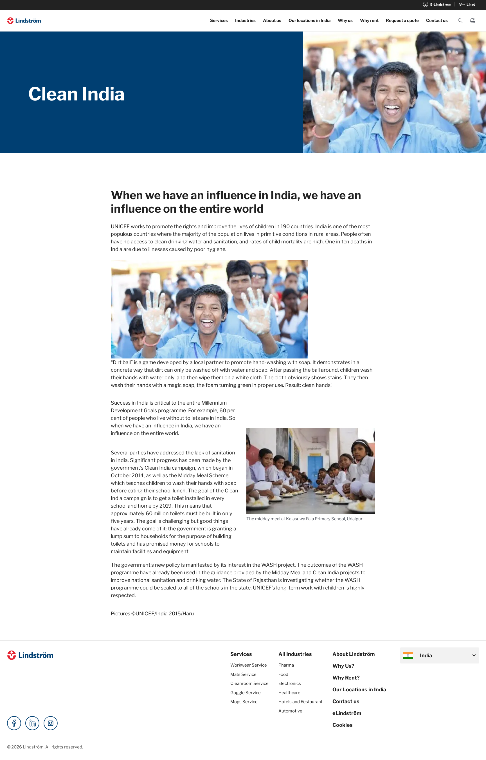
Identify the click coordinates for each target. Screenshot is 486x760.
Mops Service (244, 701)
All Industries (295, 654)
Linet (466, 4)
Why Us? (343, 666)
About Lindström (353, 654)
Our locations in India (309, 20)
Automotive (290, 711)
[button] (460, 20)
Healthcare (289, 692)
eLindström (346, 713)
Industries (245, 20)
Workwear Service (248, 665)
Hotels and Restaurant (300, 701)
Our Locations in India (359, 689)
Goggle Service (245, 692)
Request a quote (402, 20)
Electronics (289, 683)
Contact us (437, 20)
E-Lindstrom (436, 4)
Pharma (286, 665)
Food (283, 674)
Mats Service (243, 674)
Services (219, 20)
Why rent (369, 20)
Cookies (342, 725)
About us (272, 20)
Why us (345, 20)
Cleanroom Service (249, 683)
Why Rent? (346, 678)
